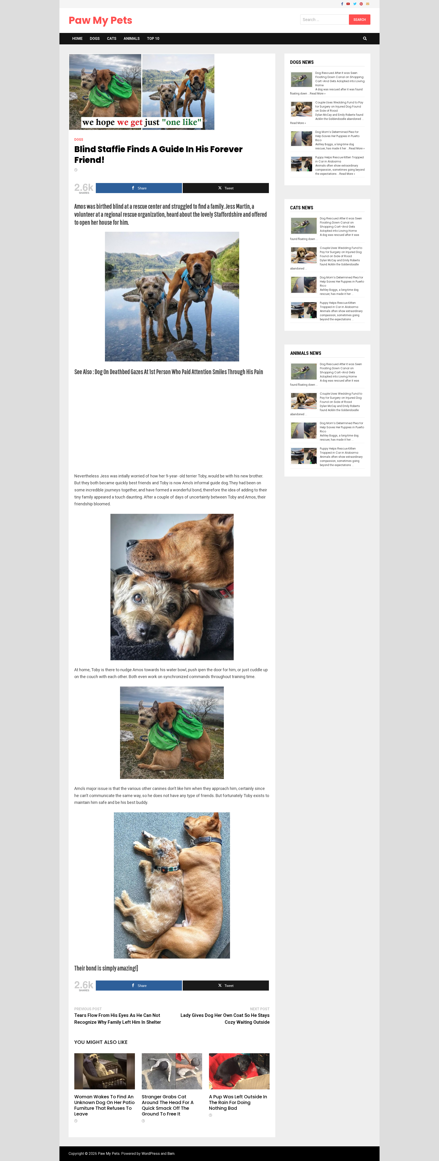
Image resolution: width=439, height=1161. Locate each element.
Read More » (318, 93)
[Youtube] (348, 3)
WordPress (151, 1153)
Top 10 (153, 38)
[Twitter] (355, 3)
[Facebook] (342, 3)
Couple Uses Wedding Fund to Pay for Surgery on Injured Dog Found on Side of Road (339, 106)
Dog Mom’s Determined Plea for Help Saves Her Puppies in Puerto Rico (337, 136)
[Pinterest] (362, 3)
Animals (132, 38)
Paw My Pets (100, 20)
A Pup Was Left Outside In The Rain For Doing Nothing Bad (238, 1102)
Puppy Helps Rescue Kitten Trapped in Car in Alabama (339, 159)
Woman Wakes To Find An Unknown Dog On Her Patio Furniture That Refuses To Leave (104, 1105)
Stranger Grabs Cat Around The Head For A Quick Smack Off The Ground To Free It (168, 1105)
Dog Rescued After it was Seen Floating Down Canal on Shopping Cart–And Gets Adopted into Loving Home (340, 79)
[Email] (367, 3)
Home (77, 38)
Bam (170, 1153)
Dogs (95, 38)
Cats (111, 38)
